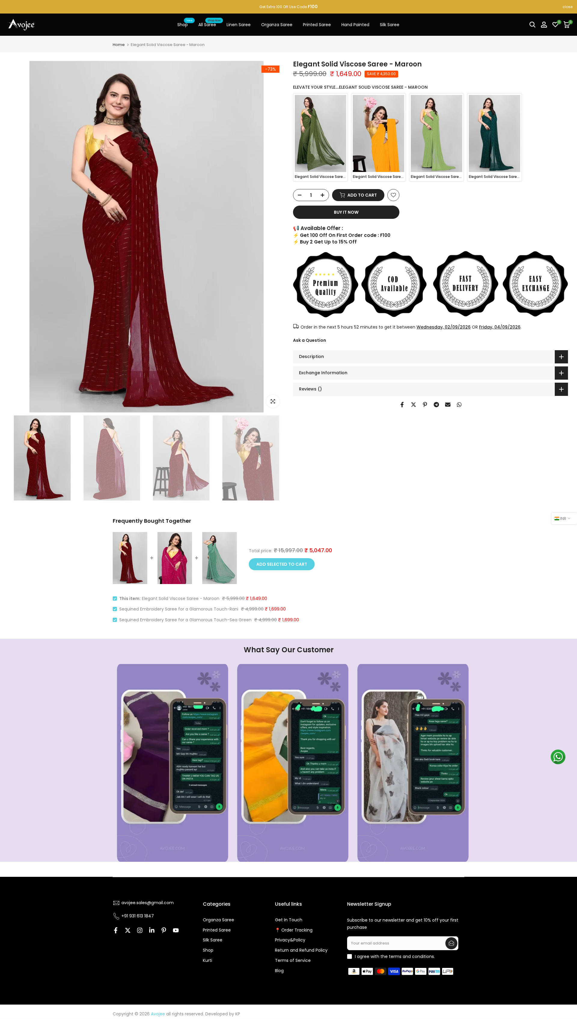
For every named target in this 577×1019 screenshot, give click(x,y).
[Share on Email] (447, 404)
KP (237, 1014)
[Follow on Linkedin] (152, 930)
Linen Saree (239, 25)
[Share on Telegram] (436, 404)
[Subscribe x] (451, 943)
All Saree (209, 24)
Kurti (207, 960)
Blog (279, 971)
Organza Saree (276, 25)
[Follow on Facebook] (116, 930)
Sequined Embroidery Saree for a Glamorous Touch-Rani (178, 609)
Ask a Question (309, 340)
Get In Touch (288, 920)
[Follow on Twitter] (128, 930)
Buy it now (346, 212)
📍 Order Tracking (294, 930)
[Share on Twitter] (413, 404)
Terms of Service (293, 960)
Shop (184, 24)
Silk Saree (389, 25)
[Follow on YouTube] (176, 930)
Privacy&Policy (290, 940)
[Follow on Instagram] (140, 930)
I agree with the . (395, 956)
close (9, 7)
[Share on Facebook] (402, 404)
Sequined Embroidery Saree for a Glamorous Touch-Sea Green (185, 620)
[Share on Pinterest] (425, 404)
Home (119, 45)
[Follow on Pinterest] (164, 930)
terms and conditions (411, 956)
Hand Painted (355, 25)
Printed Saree (317, 25)
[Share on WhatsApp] (459, 404)
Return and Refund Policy (301, 950)
